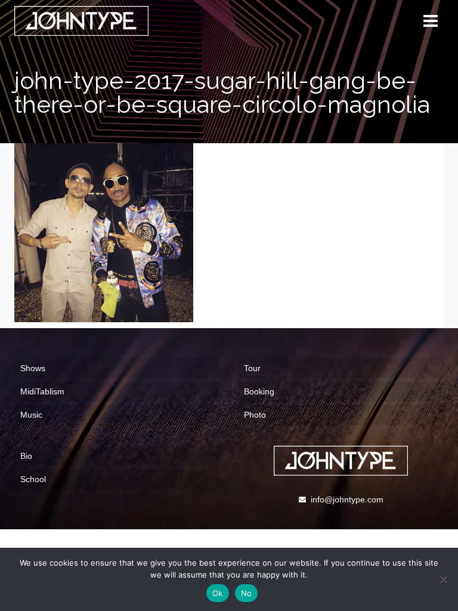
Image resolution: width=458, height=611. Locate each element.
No (246, 593)
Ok (217, 593)
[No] (443, 579)
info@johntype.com (347, 499)
